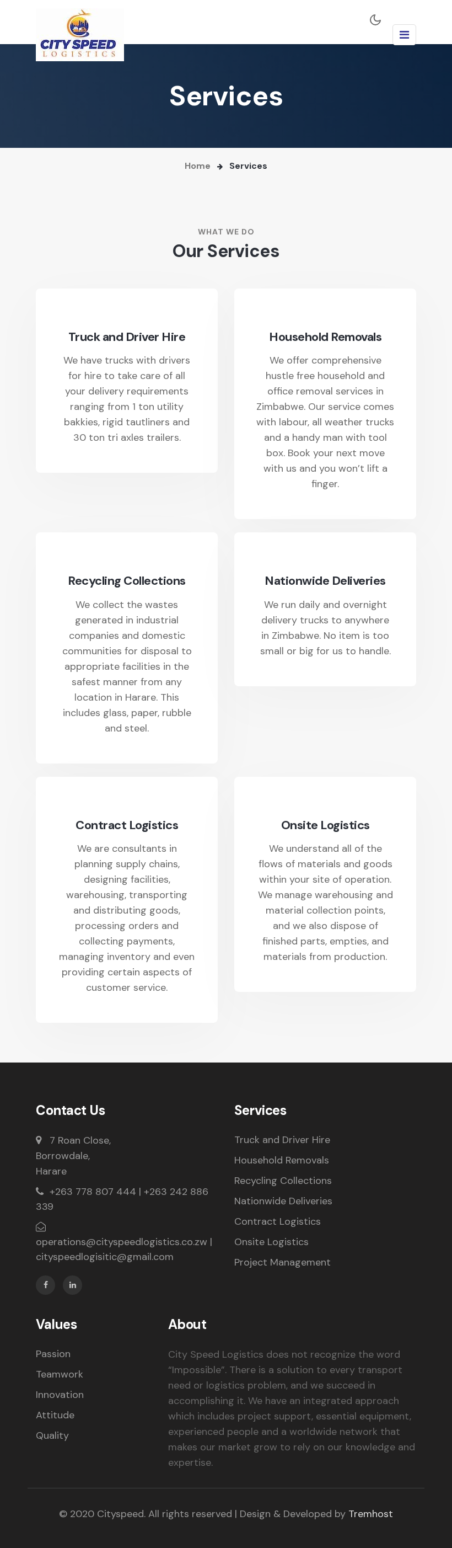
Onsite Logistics (325, 825)
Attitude (55, 1415)
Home (198, 166)
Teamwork (59, 1374)
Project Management (282, 1262)
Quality (52, 1435)
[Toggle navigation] (404, 34)
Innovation (60, 1394)
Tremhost (370, 1513)
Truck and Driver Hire (127, 337)
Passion (53, 1353)
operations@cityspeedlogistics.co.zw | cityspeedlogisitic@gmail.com (124, 1249)
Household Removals (325, 337)
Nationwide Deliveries (325, 581)
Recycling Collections (127, 581)
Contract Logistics (127, 825)
